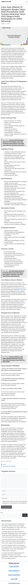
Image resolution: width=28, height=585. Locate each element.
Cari (1, 512)
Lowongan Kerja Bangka (9, 466)
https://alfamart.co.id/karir (19, 288)
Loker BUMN (14, 566)
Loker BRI (14, 579)
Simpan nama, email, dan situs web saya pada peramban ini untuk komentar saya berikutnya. (14, 502)
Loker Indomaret (14, 575)
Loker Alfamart (14, 570)
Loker (4, 464)
